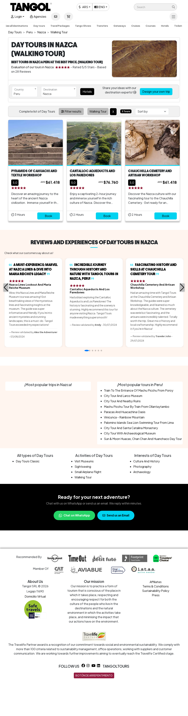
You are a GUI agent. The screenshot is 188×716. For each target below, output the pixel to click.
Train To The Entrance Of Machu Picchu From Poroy (138, 390)
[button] (155, 6)
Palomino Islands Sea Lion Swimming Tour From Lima (139, 422)
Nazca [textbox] (47, 94)
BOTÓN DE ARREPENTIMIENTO (94, 675)
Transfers (102, 25)
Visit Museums (84, 461)
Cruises (135, 25)
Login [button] (18, 16)
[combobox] (24, 91)
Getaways (119, 25)
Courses (151, 25)
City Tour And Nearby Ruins (122, 401)
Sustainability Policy (155, 591)
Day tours (39, 25)
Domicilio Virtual (35, 596)
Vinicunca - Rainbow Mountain (124, 417)
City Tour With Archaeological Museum (130, 433)
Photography (142, 466)
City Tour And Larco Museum (123, 396)
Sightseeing (83, 466)
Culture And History (146, 461)
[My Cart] (68, 17)
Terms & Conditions (155, 586)
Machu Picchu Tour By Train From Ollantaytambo (136, 406)
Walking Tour (83, 477)
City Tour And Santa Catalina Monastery (131, 428)
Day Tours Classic (27, 461)
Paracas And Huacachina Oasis (124, 412)
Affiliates (156, 582)
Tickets (178, 25)
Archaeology (142, 472)
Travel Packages (60, 25)
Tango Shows (83, 25)
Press (156, 595)
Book (48, 216)
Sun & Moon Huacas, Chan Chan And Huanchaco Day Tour (143, 439)
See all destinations (16, 25)
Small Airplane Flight (88, 472)
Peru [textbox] (17, 94)
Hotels (165, 25)
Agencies (39, 16)
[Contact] (55, 17)
